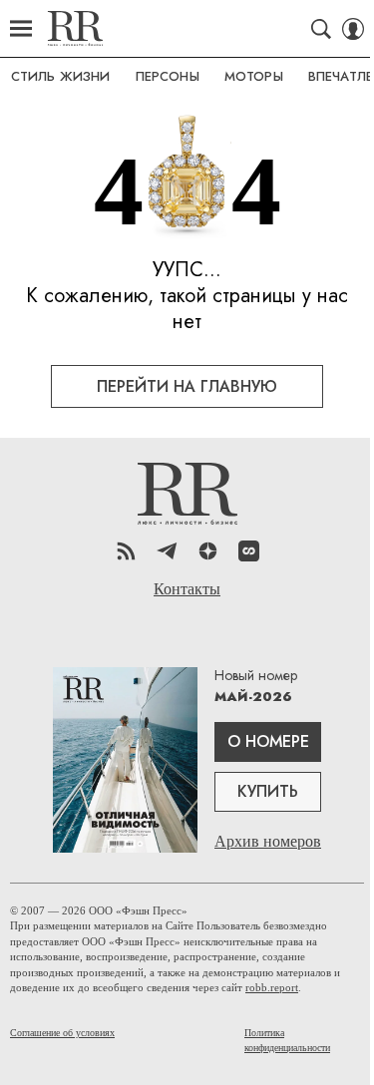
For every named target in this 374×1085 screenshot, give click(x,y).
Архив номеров (267, 841)
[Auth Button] (353, 29)
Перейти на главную (187, 386)
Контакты (187, 589)
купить (267, 791)
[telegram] (167, 551)
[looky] (248, 551)
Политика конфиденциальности (287, 1040)
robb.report (271, 987)
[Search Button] (321, 29)
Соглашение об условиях (62, 1032)
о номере (268, 741)
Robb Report (75, 28)
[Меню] (21, 29)
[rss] (126, 551)
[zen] (207, 551)
